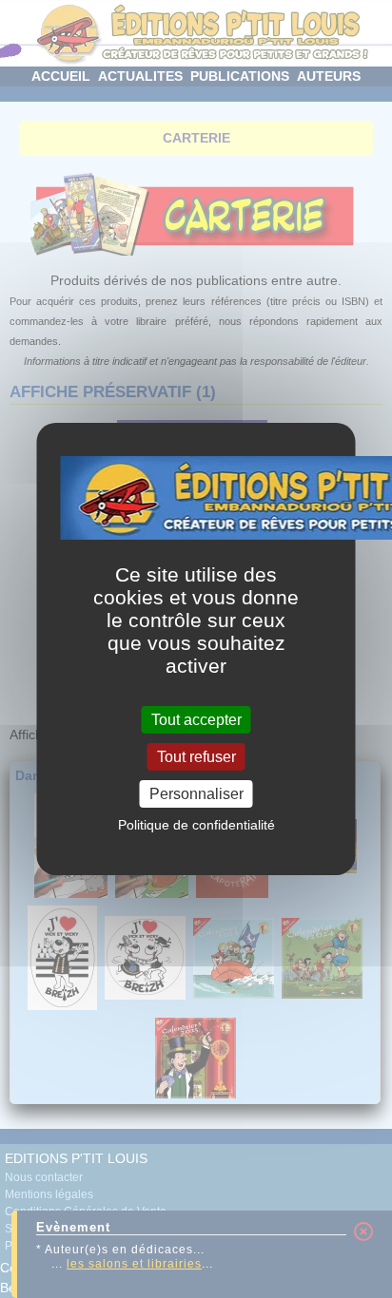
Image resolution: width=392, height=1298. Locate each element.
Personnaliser (196, 794)
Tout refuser (196, 757)
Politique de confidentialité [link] (196, 824)
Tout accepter (196, 719)
